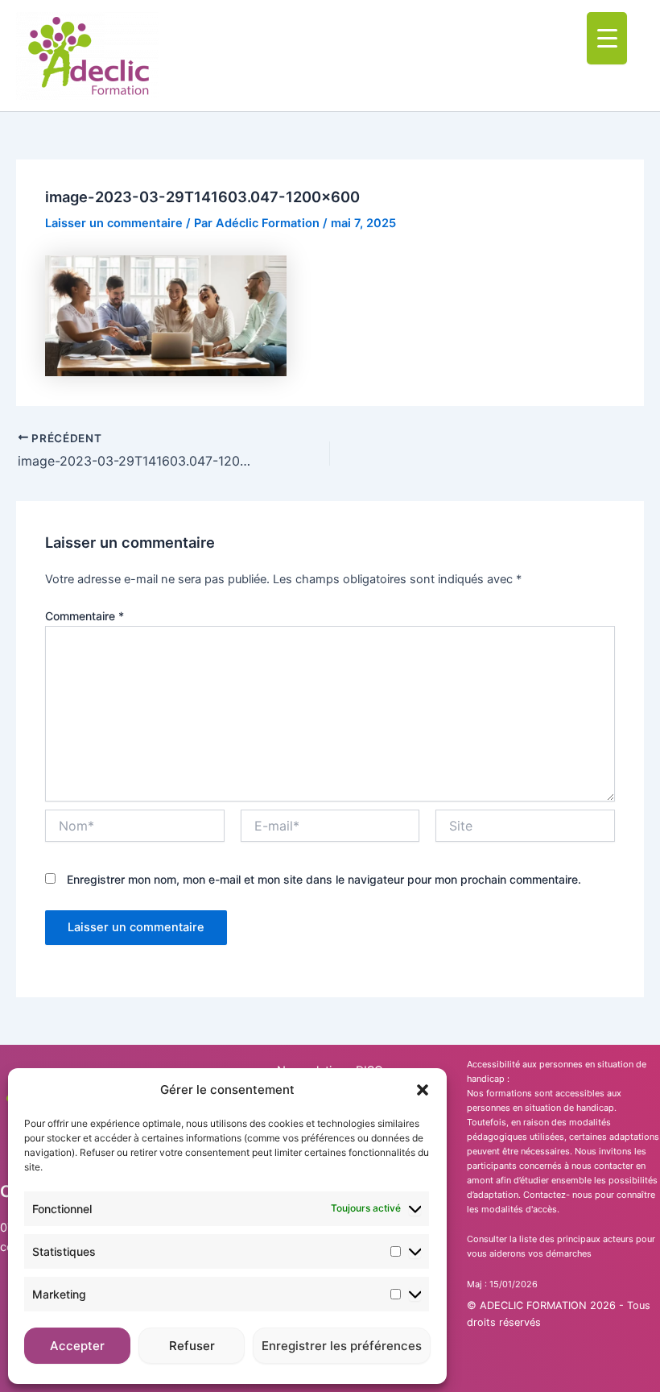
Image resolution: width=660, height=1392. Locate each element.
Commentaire (84, 616)
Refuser (192, 1345)
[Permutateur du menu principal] (635, 55)
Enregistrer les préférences (342, 1345)
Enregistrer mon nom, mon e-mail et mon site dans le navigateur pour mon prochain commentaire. (324, 879)
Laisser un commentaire (114, 223)
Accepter (77, 1345)
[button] (423, 1090)
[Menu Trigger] (607, 38)
